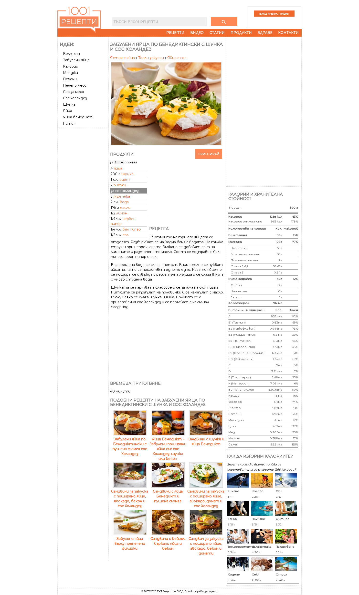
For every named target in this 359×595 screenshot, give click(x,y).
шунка (127, 174)
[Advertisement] (83, 203)
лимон (121, 213)
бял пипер (132, 229)
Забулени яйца (76, 60)
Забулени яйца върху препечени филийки (130, 543)
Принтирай (209, 154)
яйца (118, 168)
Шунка (69, 104)
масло (125, 207)
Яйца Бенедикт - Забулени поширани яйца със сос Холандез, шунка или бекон (167, 449)
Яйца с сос (176, 58)
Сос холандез (75, 98)
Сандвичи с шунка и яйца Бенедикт (206, 441)
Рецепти (175, 32)
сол (126, 235)
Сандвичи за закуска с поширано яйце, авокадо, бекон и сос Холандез (129, 498)
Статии (217, 32)
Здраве (265, 32)
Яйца (67, 111)
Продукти (241, 32)
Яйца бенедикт (78, 117)
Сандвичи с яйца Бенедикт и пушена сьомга (168, 496)
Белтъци (71, 53)
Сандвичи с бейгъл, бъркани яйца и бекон (167, 543)
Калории (70, 66)
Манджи (70, 73)
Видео (197, 32)
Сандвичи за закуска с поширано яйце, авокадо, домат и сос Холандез (205, 498)
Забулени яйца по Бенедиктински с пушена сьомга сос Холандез (130, 446)
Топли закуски (151, 58)
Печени (70, 79)
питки (120, 185)
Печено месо (74, 85)
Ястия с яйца (123, 58)
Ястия (69, 123)
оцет (124, 179)
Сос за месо (73, 92)
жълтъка (122, 196)
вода (124, 202)
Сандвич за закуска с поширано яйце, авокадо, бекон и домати (206, 545)
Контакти (288, 32)
